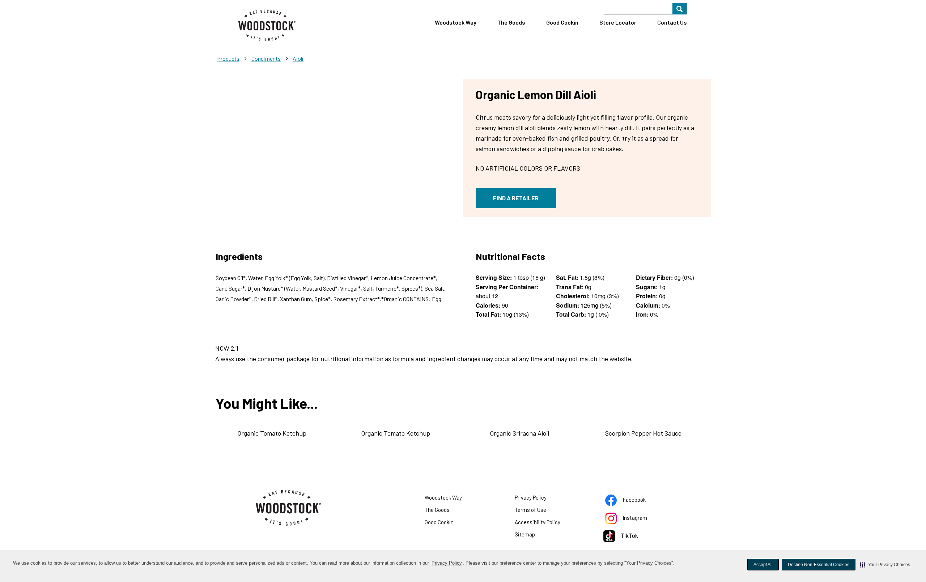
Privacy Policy (447, 563)
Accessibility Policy (546, 523)
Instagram (644, 519)
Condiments (266, 58)
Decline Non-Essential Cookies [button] (818, 564)
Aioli (298, 58)
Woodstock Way (455, 22)
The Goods (511, 22)
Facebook (643, 501)
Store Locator (617, 22)
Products (228, 58)
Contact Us (672, 22)
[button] (885, 564)
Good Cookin (562, 22)
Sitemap (525, 534)
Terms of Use (539, 511)
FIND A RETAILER (516, 197)
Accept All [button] (763, 564)
